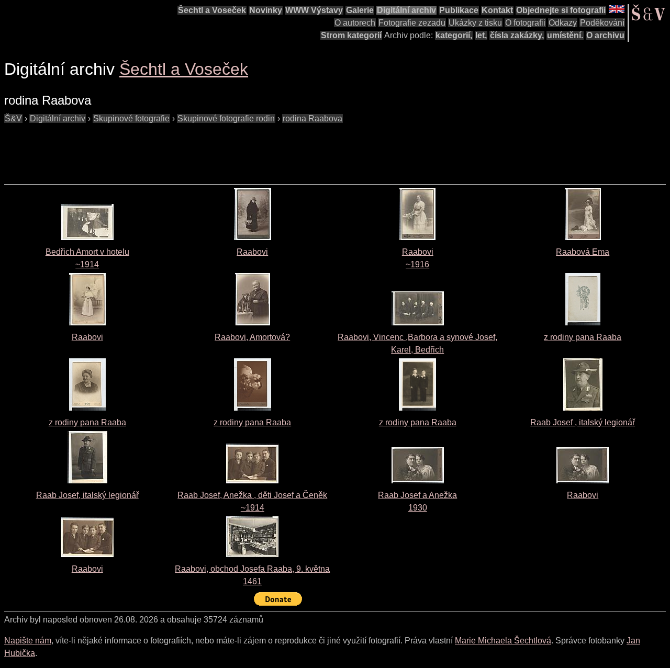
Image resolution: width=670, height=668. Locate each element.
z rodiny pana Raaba (582, 337)
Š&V (13, 118)
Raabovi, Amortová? (252, 337)
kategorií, (454, 35)
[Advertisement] (194, 148)
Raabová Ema (582, 251)
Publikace (458, 10)
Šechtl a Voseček (212, 10)
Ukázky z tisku (475, 22)
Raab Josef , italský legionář (582, 422)
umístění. (565, 35)
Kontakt (497, 10)
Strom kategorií (351, 35)
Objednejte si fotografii (561, 10)
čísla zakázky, (517, 35)
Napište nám (27, 640)
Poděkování (602, 22)
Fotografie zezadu (411, 22)
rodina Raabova (312, 118)
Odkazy (563, 22)
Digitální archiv (406, 10)
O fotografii (525, 22)
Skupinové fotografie (131, 118)
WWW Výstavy (314, 10)
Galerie (360, 10)
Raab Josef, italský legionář (87, 495)
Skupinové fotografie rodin (226, 118)
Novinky (265, 10)
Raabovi (252, 251)
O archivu (605, 35)
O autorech (354, 22)
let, (481, 35)
